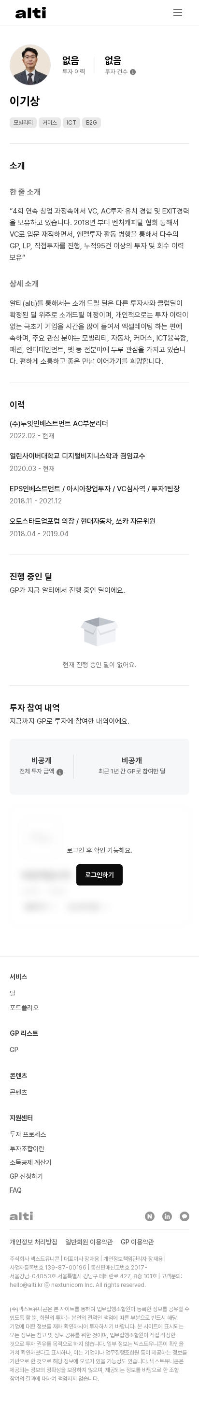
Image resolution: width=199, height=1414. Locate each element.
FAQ (16, 1190)
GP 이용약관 (137, 1242)
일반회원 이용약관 (89, 1242)
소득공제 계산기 (31, 1162)
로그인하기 (99, 875)
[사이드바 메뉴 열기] (178, 12)
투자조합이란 (27, 1149)
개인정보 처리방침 (33, 1242)
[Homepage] (30, 12)
